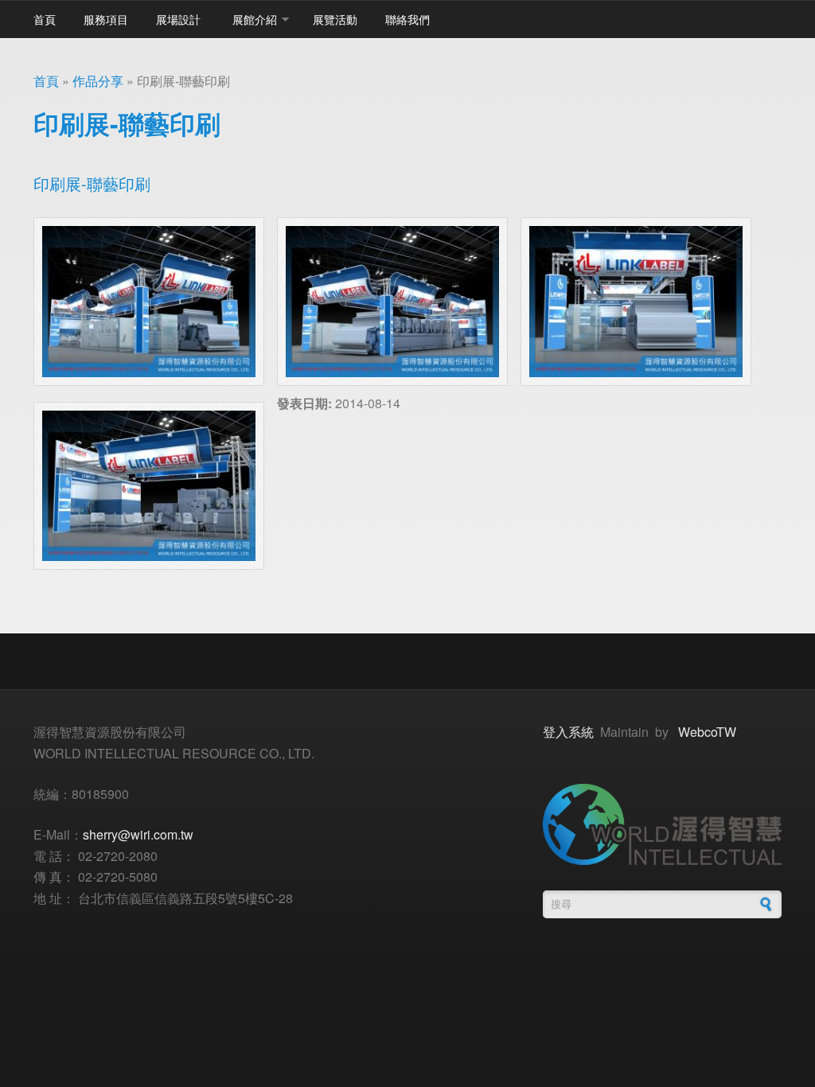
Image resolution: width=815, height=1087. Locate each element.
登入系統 (568, 732)
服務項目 (106, 19)
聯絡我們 (407, 19)
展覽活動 (335, 19)
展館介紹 (254, 19)
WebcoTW (707, 732)
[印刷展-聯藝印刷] (148, 301)
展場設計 (178, 19)
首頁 (44, 19)
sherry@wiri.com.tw (138, 834)
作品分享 (97, 81)
